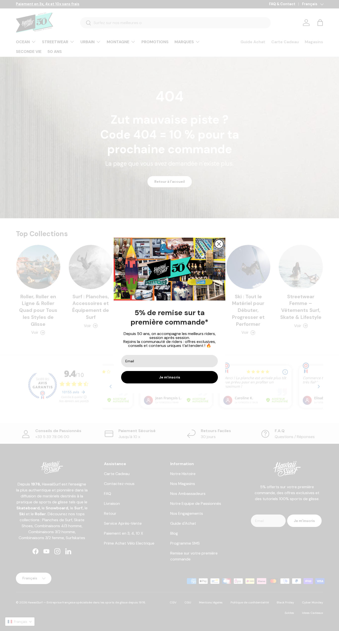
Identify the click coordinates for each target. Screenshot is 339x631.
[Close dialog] (219, 244)
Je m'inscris (169, 377)
